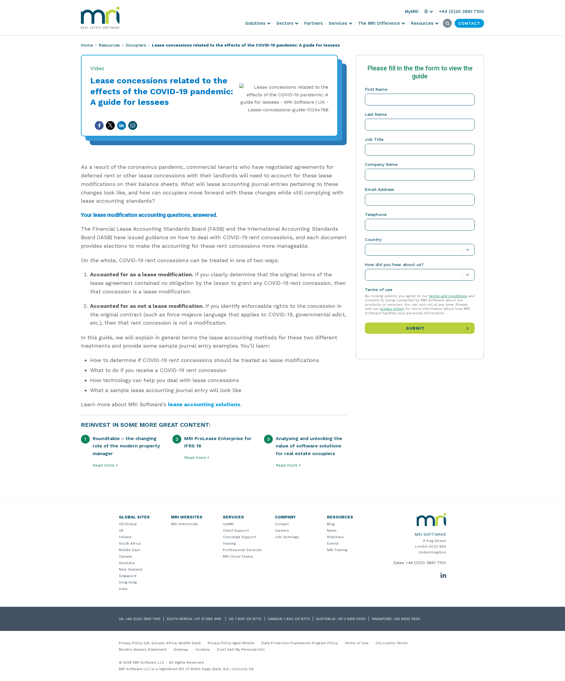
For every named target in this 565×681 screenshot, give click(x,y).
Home (87, 45)
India (123, 589)
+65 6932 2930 (406, 619)
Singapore (128, 576)
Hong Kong (128, 582)
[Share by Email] (132, 125)
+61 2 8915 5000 (351, 619)
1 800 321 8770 (248, 619)
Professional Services (242, 550)
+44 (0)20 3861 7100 (426, 562)
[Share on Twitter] (110, 125)
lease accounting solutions (204, 404)
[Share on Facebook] (99, 125)
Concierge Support (239, 537)
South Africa (130, 543)
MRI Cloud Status (238, 556)
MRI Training (337, 550)
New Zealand (130, 569)
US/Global (128, 524)
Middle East (129, 550)
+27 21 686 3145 (208, 619)
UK (121, 530)
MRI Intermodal (184, 524)
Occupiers (136, 45)
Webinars (335, 537)
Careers (282, 530)
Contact (282, 524)
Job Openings (287, 537)
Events (333, 543)
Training (229, 543)
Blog (331, 524)
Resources (109, 45)
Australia (126, 563)
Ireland (125, 537)
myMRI (228, 524)
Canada (125, 556)
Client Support (236, 530)
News (332, 530)
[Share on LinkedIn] (121, 125)
